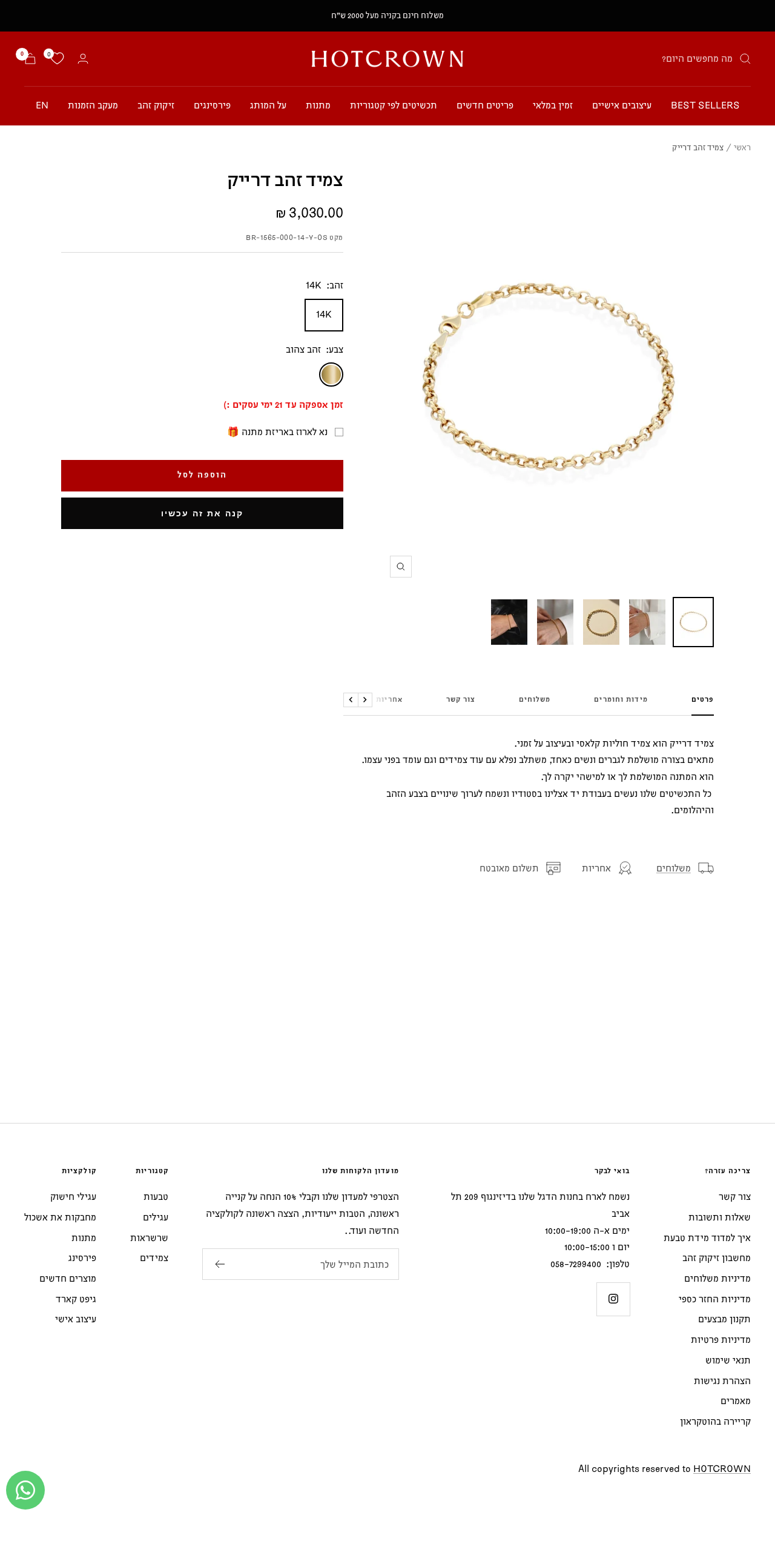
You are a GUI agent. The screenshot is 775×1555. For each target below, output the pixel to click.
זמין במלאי (553, 104)
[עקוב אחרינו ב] (613, 1299)
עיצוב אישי (75, 1318)
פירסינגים (212, 104)
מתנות (318, 104)
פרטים (702, 700)
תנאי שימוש (728, 1360)
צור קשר (460, 700)
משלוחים (534, 700)
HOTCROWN (722, 1468)
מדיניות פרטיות (721, 1339)
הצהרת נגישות (722, 1380)
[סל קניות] (30, 58)
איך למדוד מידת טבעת (707, 1237)
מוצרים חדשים (67, 1278)
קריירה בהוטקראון (715, 1421)
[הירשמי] (219, 1264)
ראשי (742, 147)
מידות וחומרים (621, 700)
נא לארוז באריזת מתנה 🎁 (277, 431)
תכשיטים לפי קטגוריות (393, 104)
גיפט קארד (76, 1298)
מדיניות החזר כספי (715, 1298)
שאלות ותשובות (719, 1216)
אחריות (389, 700)
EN (42, 104)
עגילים (155, 1216)
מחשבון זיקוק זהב (716, 1257)
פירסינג (82, 1257)
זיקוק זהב (155, 104)
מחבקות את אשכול (60, 1216)
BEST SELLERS (705, 104)
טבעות (155, 1196)
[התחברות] (83, 58)
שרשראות (149, 1237)
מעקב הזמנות (93, 104)
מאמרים (736, 1400)
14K (324, 314)
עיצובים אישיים (621, 104)
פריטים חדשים (485, 104)
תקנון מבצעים (724, 1318)
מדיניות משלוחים (717, 1278)
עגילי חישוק (73, 1196)
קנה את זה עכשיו (202, 513)
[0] (57, 59)
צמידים (154, 1257)
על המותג (268, 104)
